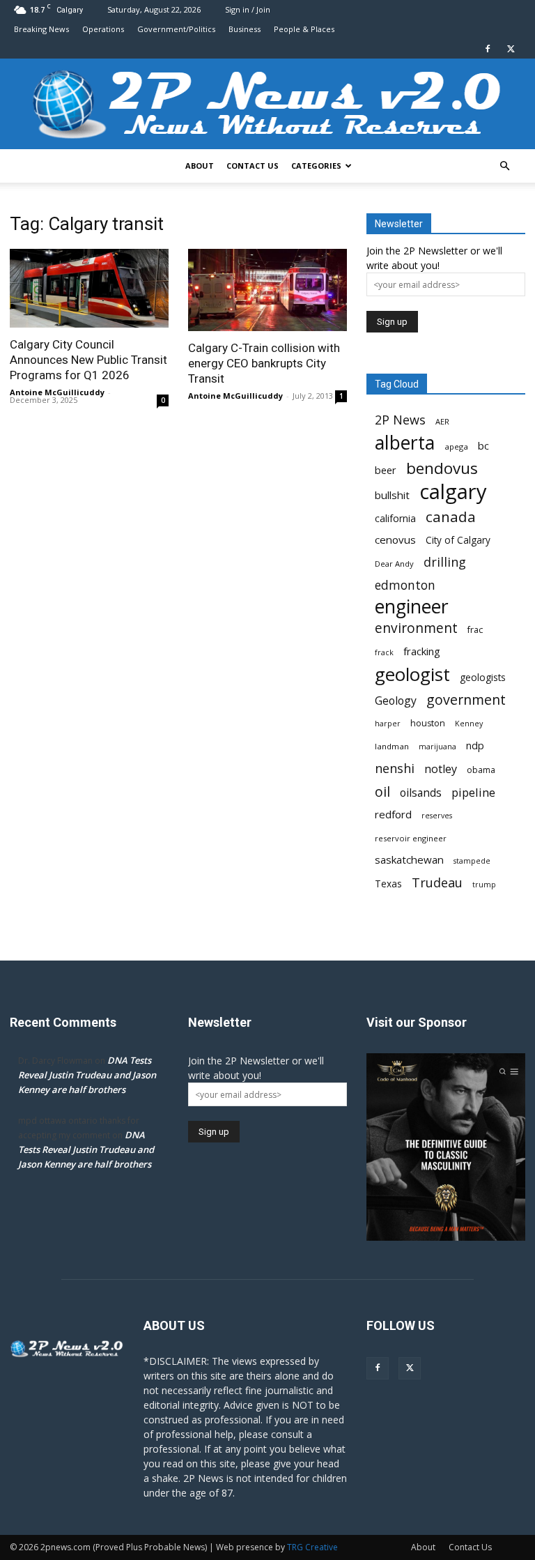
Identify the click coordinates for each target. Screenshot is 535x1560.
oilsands (421, 793)
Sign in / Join (247, 9)
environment (416, 628)
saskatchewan (409, 859)
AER (442, 421)
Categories (316, 165)
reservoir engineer (411, 838)
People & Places (304, 29)
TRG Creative (312, 1547)
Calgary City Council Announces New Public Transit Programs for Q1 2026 (88, 359)
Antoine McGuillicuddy (57, 392)
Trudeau (437, 882)
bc (483, 445)
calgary (453, 491)
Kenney (469, 723)
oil (382, 791)
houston (427, 723)
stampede (471, 861)
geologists (483, 677)
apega (456, 446)
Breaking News (41, 29)
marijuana (437, 746)
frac (475, 630)
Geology (396, 701)
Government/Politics (176, 29)
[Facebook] (487, 49)
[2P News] (267, 104)
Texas (388, 884)
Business (244, 29)
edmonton (405, 585)
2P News (400, 420)
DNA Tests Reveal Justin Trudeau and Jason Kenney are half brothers (87, 1075)
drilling (445, 562)
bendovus (442, 468)
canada (451, 517)
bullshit (392, 495)
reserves (436, 815)
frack (384, 652)
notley (440, 769)
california (395, 518)
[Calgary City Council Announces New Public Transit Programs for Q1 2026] (89, 288)
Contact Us (252, 165)
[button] (504, 166)
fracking (421, 651)
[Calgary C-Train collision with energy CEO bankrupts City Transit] (267, 290)
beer (385, 470)
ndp (475, 745)
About (199, 165)
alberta (405, 443)
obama (481, 770)
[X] (510, 49)
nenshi (394, 768)
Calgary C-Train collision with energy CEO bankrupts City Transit (264, 363)
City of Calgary (458, 540)
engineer (412, 606)
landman (392, 746)
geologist (412, 674)
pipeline (473, 792)
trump (484, 884)
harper (388, 723)
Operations (103, 29)
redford (393, 814)
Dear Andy (394, 563)
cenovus (395, 539)
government (466, 699)
